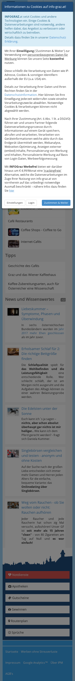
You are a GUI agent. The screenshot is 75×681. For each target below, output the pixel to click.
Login (31, 202)
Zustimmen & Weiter (56, 202)
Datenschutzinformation (21, 95)
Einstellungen (15, 202)
